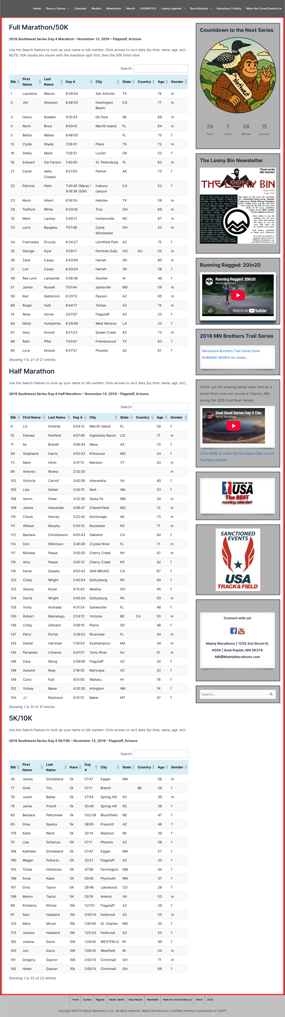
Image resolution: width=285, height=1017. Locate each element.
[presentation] (67, 8)
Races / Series (56, 8)
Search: (126, 68)
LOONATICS (148, 8)
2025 (210, 999)
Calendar (80, 8)
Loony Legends (171, 8)
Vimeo (241, 357)
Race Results (199, 8)
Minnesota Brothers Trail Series (226, 351)
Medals (96, 8)
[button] (18, 81)
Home (37, 8)
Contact (87, 999)
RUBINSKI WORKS (216, 357)
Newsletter (113, 8)
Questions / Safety (229, 8)
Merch (130, 8)
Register (100, 999)
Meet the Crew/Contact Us (264, 8)
